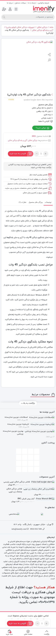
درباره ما (10, 3)
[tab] (48, 202)
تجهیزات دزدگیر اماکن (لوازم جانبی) (20, 27)
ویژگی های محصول (36, 202)
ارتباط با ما (32, 3)
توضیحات (48, 202)
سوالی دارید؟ (41, 128)
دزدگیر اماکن (42, 27)
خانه (51, 27)
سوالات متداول (20, 3)
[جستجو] (4, 17)
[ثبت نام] (4, 9)
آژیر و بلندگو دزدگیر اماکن (42, 30)
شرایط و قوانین (43, 3)
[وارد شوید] (10, 9)
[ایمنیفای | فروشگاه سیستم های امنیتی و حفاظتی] (44, 9)
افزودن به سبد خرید (18, 153)
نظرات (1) (22, 202)
